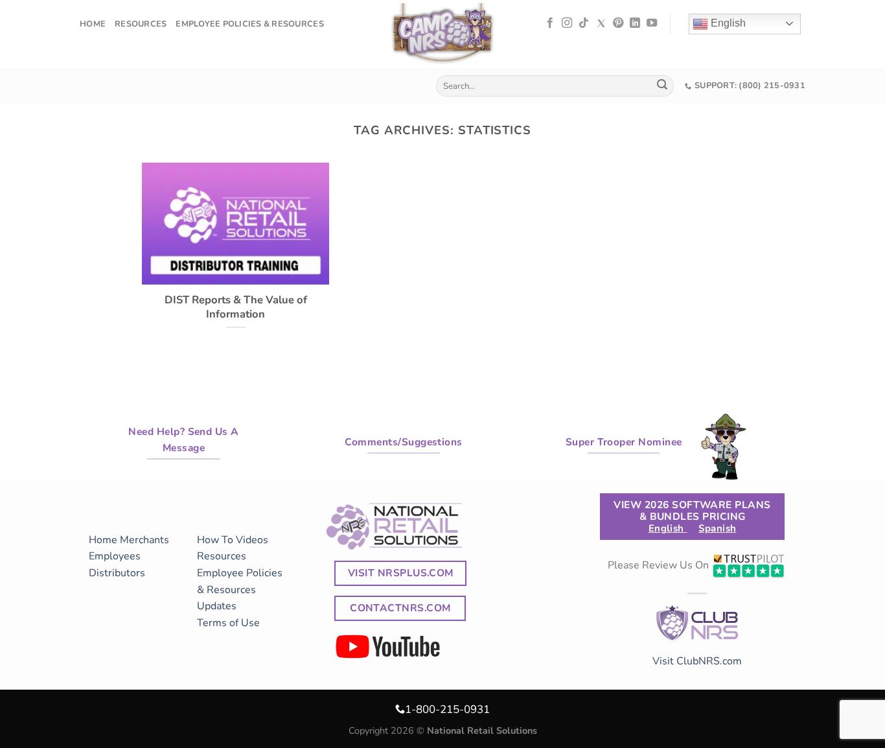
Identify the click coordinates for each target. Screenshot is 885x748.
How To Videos (232, 540)
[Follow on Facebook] (550, 23)
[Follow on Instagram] (567, 23)
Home (93, 24)
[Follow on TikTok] (584, 23)
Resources (141, 24)
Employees (115, 556)
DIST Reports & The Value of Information (236, 307)
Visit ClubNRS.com (697, 661)
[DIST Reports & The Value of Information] (235, 276)
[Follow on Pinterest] (618, 23)
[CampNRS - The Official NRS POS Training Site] (442, 36)
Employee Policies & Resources (249, 24)
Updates (216, 606)
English (727, 23)
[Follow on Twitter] (601, 23)
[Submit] (662, 86)
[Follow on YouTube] (652, 23)
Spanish (717, 528)
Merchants (144, 540)
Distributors (117, 573)
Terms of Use (228, 623)
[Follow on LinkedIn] (635, 23)
